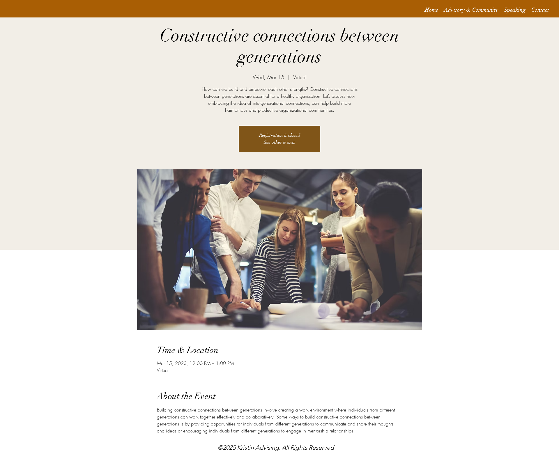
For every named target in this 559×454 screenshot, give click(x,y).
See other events (279, 142)
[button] (471, 10)
